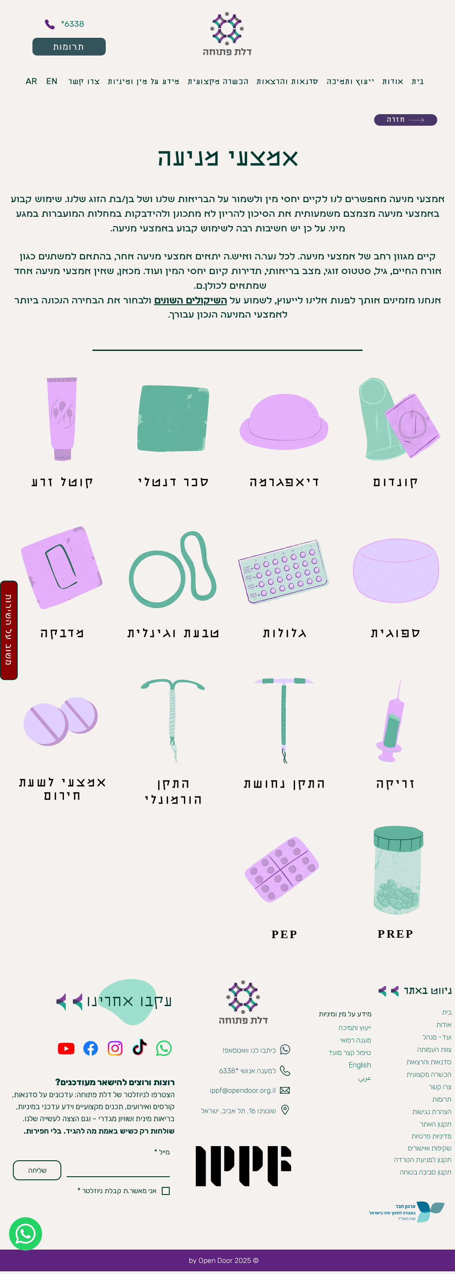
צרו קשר (440, 1087)
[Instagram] (115, 1048)
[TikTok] (139, 1048)
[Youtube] (66, 1048)
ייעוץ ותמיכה (355, 1027)
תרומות (441, 1099)
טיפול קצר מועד (349, 1052)
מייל (162, 1152)
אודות (443, 1024)
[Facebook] (90, 1048)
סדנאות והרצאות (429, 1062)
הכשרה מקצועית (429, 1074)
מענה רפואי (355, 1040)
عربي (364, 1077)
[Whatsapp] (164, 1048)
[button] (190, 301)
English (360, 1065)
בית (446, 1012)
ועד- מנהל (437, 1037)
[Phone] (50, 24)
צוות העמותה (434, 1049)
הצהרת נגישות (431, 1111)
